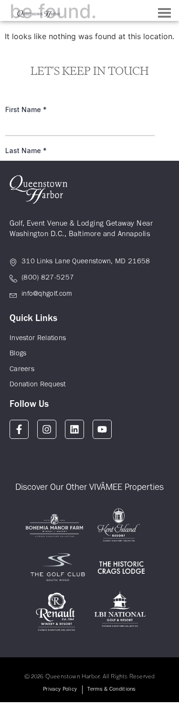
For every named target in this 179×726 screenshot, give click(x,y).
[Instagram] (46, 429)
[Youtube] (102, 429)
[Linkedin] (74, 429)
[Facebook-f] (19, 429)
